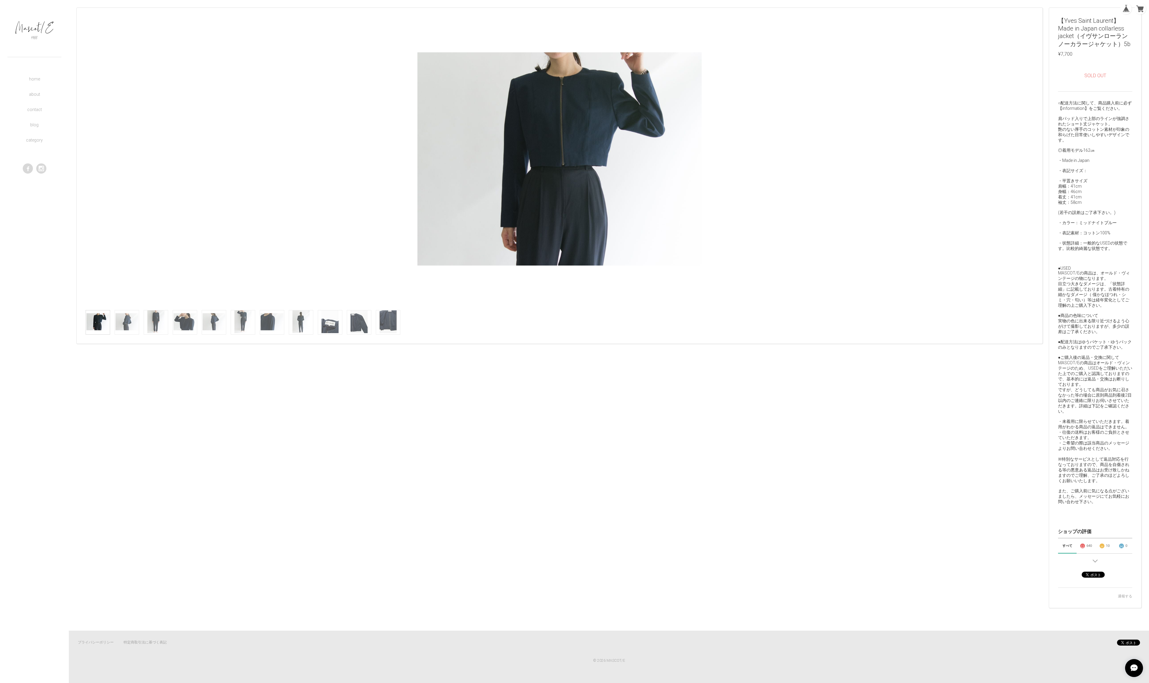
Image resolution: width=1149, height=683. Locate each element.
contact (34, 109)
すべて (1067, 546)
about (34, 94)
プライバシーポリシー (96, 642)
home (34, 79)
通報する (1125, 596)
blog (34, 124)
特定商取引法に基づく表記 (145, 642)
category (34, 140)
